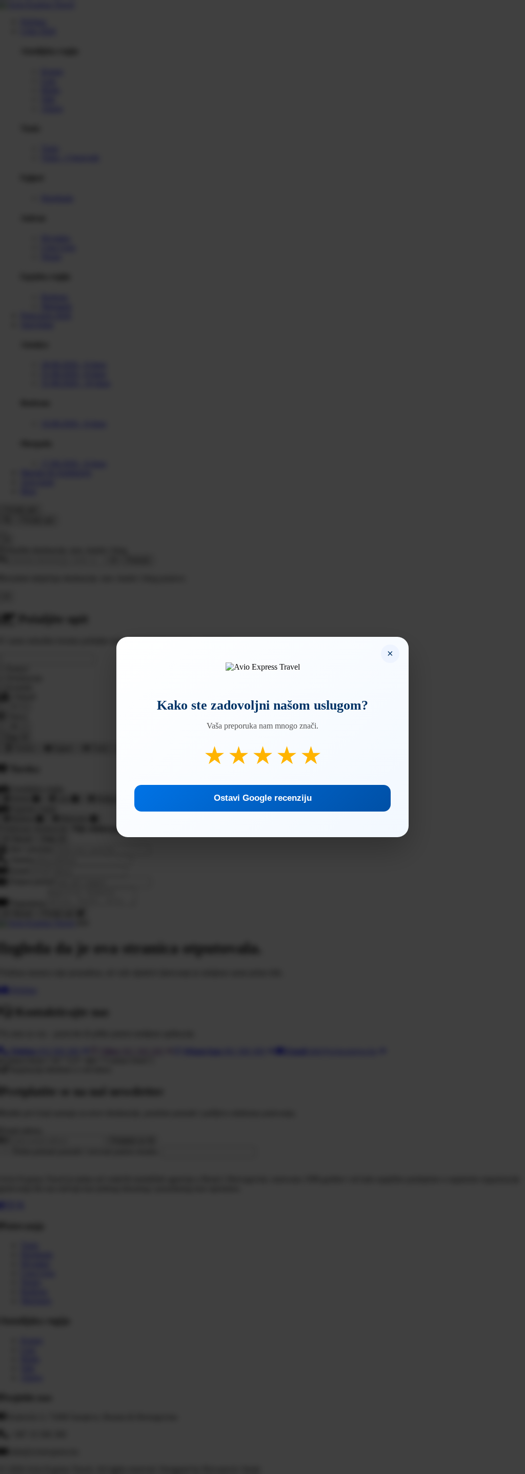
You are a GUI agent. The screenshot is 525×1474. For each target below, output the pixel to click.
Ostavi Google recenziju (263, 798)
